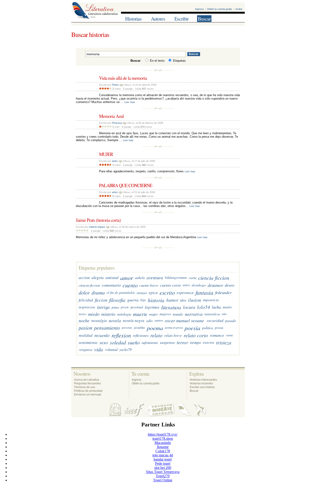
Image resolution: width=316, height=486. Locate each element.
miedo (93, 314)
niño (224, 314)
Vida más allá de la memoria (123, 78)
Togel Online (162, 480)
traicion (208, 342)
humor (172, 300)
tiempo (195, 342)
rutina (229, 335)
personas (127, 327)
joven (125, 307)
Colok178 (162, 451)
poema (155, 328)
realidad (86, 335)
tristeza (223, 342)
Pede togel (162, 463)
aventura (155, 277)
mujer (153, 314)
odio (149, 320)
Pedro (115, 84)
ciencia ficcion (213, 277)
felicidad (86, 300)
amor (126, 277)
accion (84, 277)
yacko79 (125, 349)
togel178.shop (162, 438)
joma (115, 307)
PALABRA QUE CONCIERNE (125, 185)
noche (84, 321)
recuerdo (102, 335)
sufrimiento (150, 342)
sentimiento (88, 342)
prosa (219, 327)
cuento (130, 285)
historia (156, 300)
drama (98, 292)
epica (153, 292)
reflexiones (141, 335)
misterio (108, 314)
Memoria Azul (111, 116)
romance (217, 335)
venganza (85, 349)
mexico (82, 314)
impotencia (211, 300)
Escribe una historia (202, 387)
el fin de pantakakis (121, 292)
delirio (186, 285)
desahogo (199, 285)
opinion (159, 320)
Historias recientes (201, 383)
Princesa (117, 123)
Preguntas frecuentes (87, 383)
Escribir (181, 18)
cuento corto (170, 285)
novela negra (133, 320)
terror (182, 342)
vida (98, 349)
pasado (230, 320)
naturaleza (212, 314)
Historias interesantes (203, 379)
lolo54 (203, 307)
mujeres (165, 314)
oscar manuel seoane (184, 321)
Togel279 (163, 476)
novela (115, 321)
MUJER (106, 154)
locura (189, 307)
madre (227, 307)
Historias (133, 18)
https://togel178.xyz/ (162, 434)
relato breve (173, 335)
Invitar (238, 9)
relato (156, 335)
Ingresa (199, 9)
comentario (111, 285)
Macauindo (163, 443)
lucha (216, 307)
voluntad (111, 349)
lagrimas (152, 307)
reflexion (121, 335)
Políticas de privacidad (88, 390)
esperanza (185, 292)
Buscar (204, 18)
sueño (134, 342)
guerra (133, 300)
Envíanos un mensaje (87, 394)
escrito (167, 292)
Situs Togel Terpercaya (163, 472)
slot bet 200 (162, 468)
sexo (103, 342)
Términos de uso (84, 387)
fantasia (204, 292)
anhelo (140, 277)
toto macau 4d (162, 455)
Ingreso (136, 379)
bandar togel (163, 459)
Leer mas (129, 102)
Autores (158, 18)
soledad (118, 342)
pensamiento (107, 327)
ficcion (101, 300)
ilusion (194, 300)
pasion (85, 327)
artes (115, 161)
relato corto (196, 335)
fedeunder (223, 292)
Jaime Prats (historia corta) (98, 220)
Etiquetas (179, 60)
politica (207, 327)
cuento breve (148, 285)
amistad (111, 277)
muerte (140, 314)
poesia (192, 328)
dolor (84, 292)
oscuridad (215, 320)
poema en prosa (174, 327)
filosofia (117, 299)
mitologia (124, 314)
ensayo (142, 292)
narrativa (194, 314)
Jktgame (163, 447)
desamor (215, 285)
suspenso (167, 342)
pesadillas (139, 327)
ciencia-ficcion (89, 285)
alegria (98, 277)
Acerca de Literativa (86, 379)
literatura (171, 307)
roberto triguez (97, 226)
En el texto (156, 60)
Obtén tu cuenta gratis (219, 9)
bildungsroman (176, 277)
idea (183, 300)
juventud (136, 307)
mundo (178, 314)
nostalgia (99, 320)
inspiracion (87, 307)
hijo (143, 300)
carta (192, 277)
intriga (103, 307)
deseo (229, 285)
